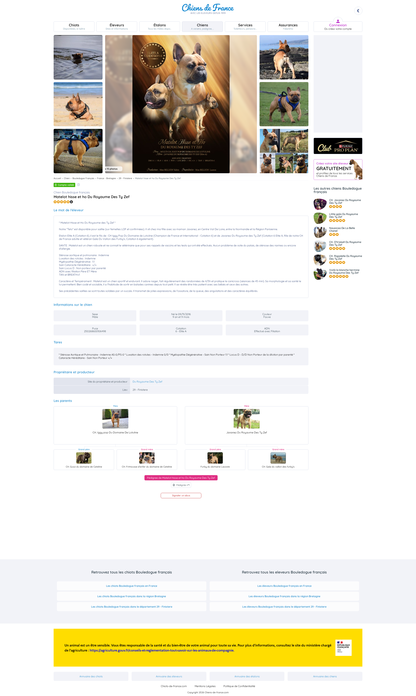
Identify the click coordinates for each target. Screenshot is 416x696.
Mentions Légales (205, 686)
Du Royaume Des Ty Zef (147, 381)
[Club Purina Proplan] (338, 146)
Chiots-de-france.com (174, 686)
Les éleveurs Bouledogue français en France (284, 585)
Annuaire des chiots (91, 676)
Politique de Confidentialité (239, 686)
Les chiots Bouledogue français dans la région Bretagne (131, 596)
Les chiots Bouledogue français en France (131, 585)
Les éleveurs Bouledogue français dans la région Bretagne (284, 596)
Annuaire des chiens (325, 676)
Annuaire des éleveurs (169, 676)
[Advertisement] (338, 84)
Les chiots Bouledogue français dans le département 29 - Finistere (131, 606)
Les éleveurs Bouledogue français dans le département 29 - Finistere (284, 606)
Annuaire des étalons (247, 676)
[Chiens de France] (208, 11)
